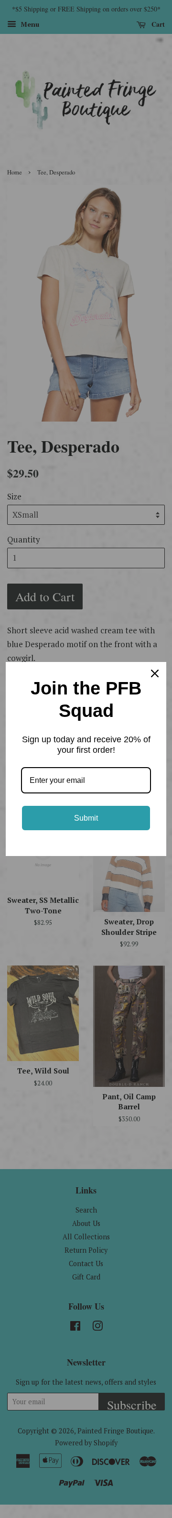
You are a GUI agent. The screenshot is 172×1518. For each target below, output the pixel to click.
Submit (86, 818)
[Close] (154, 673)
